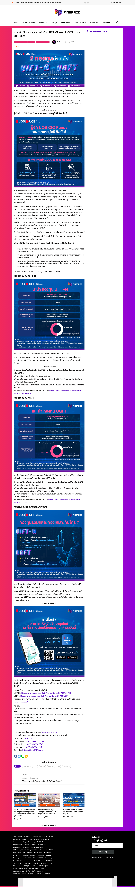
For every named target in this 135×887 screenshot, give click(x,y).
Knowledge (39, 42)
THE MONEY (27, 863)
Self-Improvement (28, 23)
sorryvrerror (17, 860)
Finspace (23, 42)
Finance (42, 23)
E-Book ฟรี (94, 23)
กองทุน (47, 42)
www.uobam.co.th (21, 701)
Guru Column (79, 23)
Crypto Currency (29, 842)
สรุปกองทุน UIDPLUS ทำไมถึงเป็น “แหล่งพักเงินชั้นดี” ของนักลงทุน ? (73, 812)
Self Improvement (19, 858)
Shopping (48, 858)
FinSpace (60, 42)
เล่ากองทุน (38, 874)
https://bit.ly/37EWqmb (32, 750)
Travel (36, 863)
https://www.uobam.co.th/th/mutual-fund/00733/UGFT (44, 696)
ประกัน (28, 871)
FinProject (65, 23)
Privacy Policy (97, 858)
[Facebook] (15, 756)
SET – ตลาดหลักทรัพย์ (35, 858)
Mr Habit (16, 855)
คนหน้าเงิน (34, 866)
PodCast (41, 855)
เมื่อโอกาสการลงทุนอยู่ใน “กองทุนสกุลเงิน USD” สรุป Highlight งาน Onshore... (47, 812)
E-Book (26, 844)
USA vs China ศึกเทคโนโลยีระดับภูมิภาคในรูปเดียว (35, 2)
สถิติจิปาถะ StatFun (19, 874)
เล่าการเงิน (47, 874)
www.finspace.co (49, 732)
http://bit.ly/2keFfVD (34, 744)
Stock (26, 860)
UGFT (35, 766)
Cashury (25, 839)
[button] (85, 2)
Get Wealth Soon (37, 847)
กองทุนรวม (66, 766)
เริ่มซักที (30, 874)
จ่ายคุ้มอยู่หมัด (44, 866)
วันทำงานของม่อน (37, 871)
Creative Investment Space (39, 839)
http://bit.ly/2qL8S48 (35, 741)
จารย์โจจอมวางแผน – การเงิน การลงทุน (26, 868)
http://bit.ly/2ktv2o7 (33, 747)
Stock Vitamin (35, 860)
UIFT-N (42, 766)
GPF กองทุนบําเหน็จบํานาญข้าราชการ (25, 850)
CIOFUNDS (26, 766)
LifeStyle (47, 852)
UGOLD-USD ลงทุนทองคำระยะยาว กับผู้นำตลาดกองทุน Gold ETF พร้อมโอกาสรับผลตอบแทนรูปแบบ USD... (24, 813)
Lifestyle (54, 23)
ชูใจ (42, 868)
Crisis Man (17, 842)
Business (16, 839)
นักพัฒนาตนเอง (18, 871)
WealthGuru (17, 866)
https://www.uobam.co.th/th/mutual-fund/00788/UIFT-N (46, 693)
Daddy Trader (42, 842)
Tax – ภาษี (17, 863)
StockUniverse (47, 860)
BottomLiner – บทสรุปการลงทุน (43, 837)
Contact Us (106, 23)
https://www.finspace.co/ (30, 778)
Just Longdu (27, 852)
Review (48, 855)
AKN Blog (27, 837)
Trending (43, 863)
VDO (50, 863)
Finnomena (42, 844)
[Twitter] (19, 756)
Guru (41, 850)
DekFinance (17, 844)
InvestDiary (17, 852)
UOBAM (57, 766)
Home (16, 23)
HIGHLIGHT (31, 42)
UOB (49, 766)
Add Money (17, 837)
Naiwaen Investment (28, 855)
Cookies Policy (109, 858)
